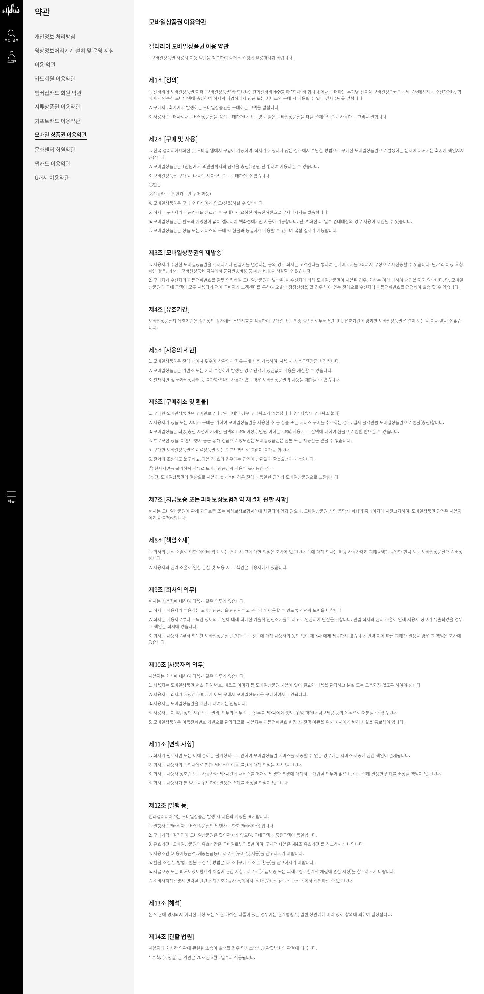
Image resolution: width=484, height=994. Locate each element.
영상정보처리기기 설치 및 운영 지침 (74, 50)
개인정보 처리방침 (55, 36)
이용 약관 (45, 64)
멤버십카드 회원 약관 (58, 93)
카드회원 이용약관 (55, 78)
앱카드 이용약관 (52, 163)
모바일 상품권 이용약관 (61, 134)
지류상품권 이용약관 (57, 106)
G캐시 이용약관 (52, 177)
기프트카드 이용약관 (57, 121)
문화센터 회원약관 (55, 149)
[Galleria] (11, 9)
